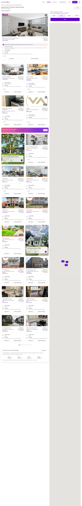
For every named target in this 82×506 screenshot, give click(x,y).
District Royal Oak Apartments (11, 38)
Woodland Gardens (6, 76)
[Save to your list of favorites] (46, 15)
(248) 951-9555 (4, 212)
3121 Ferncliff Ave (5, 238)
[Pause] (23, 135)
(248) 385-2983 (29, 273)
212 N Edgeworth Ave (6, 327)
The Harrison (5, 178)
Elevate (27, 108)
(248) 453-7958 (5, 40)
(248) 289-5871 (29, 212)
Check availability (34, 58)
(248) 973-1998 (29, 111)
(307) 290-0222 (5, 331)
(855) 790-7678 (29, 302)
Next (65, 19)
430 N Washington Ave (31, 269)
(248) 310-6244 (29, 331)
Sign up (75, 2)
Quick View (11, 58)
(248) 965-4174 (29, 80)
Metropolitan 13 (29, 178)
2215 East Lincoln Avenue (31, 327)
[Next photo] (47, 25)
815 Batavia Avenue (30, 298)
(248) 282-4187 (29, 150)
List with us (63, 2)
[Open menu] (79, 2)
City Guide (43, 350)
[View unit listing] (22, 160)
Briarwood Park (29, 76)
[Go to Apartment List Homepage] (5, 2)
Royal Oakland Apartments (32, 146)
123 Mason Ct (5, 209)
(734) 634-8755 (5, 302)
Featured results (5, 10)
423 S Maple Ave (5, 269)
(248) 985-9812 (5, 79)
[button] (63, 261)
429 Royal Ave (29, 209)
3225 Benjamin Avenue (7, 298)
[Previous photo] (3, 25)
